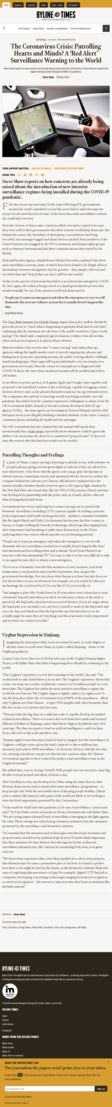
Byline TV (6, 1051)
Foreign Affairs (25, 927)
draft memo (36, 431)
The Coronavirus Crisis (66, 39)
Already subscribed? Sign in (16, 1102)
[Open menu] (4, 28)
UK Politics (82, 927)
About (4, 1015)
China (4, 927)
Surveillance (49, 927)
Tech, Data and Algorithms (66, 927)
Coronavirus (13, 927)
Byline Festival (8, 1047)
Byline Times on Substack (12, 1055)
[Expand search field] (106, 28)
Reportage (41, 39)
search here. (57, 1003)
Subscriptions (7, 1024)
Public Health (37, 927)
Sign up (101, 1088)
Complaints (7, 1030)
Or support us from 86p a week (18, 1096)
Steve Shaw (48, 77)
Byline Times (7, 1043)
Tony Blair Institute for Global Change (33, 322)
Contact (5, 1019)
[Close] (108, 1062)
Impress (79, 979)
